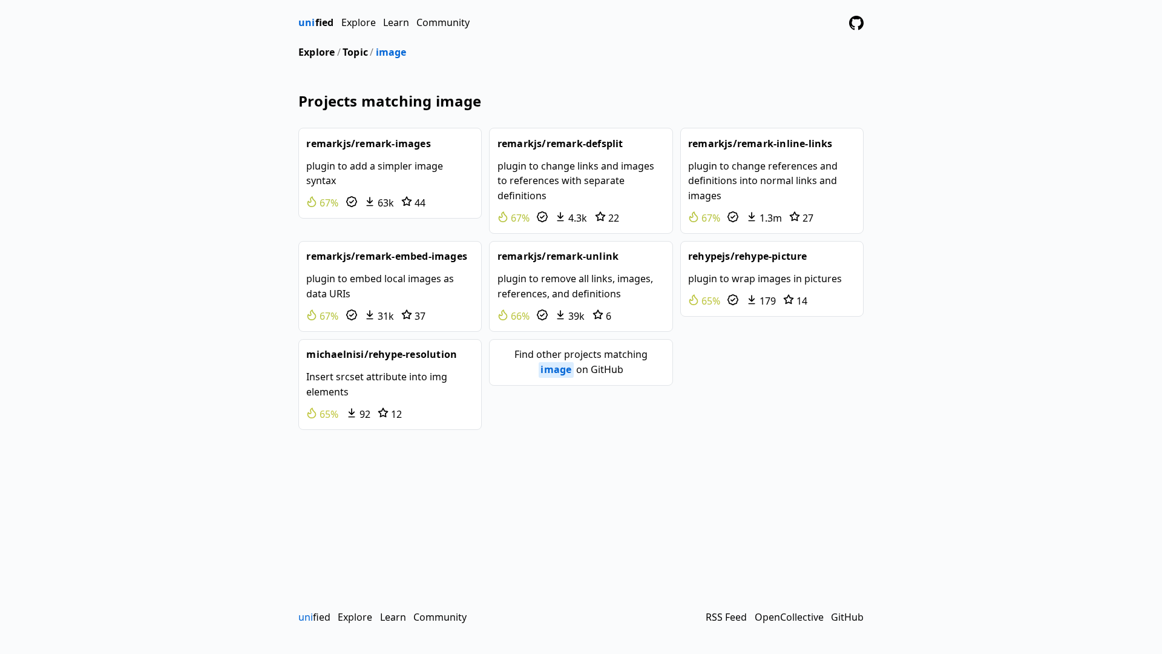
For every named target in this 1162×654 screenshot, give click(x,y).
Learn (396, 22)
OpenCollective (789, 617)
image (391, 52)
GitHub (847, 617)
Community (443, 22)
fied (315, 22)
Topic (355, 52)
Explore (358, 22)
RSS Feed (726, 617)
